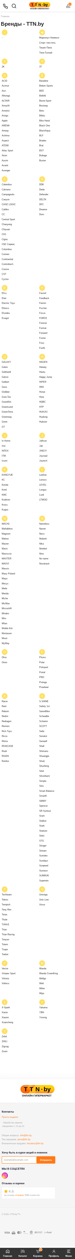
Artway (5, 130)
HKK (41, 387)
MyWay (5, 643)
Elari (4, 298)
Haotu (42, 372)
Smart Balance (46, 791)
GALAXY (6, 362)
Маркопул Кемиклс (49, 37)
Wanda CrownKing (48, 973)
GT (3, 426)
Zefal (4, 1036)
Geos (4, 387)
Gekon (5, 377)
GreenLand (7, 407)
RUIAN (5, 756)
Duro (41, 214)
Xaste (5, 1012)
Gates (5, 367)
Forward (43, 333)
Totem (5, 944)
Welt (41, 983)
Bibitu (42, 115)
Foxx (41, 343)
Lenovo (43, 479)
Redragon (6, 721)
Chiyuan (6, 229)
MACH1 (6, 523)
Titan (4, 929)
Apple (5, 120)
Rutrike (5, 761)
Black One (44, 125)
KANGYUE (7, 475)
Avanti (5, 165)
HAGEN (43, 362)
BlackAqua (44, 130)
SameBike (44, 711)
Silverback (44, 776)
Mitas (4, 623)
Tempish (6, 904)
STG (41, 840)
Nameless (44, 523)
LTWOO (43, 499)
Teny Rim (6, 909)
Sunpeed (43, 865)
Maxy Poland (8, 573)
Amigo (5, 115)
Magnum (6, 533)
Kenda (5, 485)
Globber (6, 392)
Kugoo (5, 509)
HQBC (42, 402)
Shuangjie (44, 756)
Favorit (42, 293)
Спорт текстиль (47, 42)
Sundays (43, 860)
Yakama (43, 1007)
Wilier (42, 988)
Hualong (43, 417)
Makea (5, 538)
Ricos (5, 736)
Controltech (7, 264)
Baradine (43, 81)
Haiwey (43, 367)
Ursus (42, 904)
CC (3, 214)
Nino (41, 553)
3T (40, 66)
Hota (41, 397)
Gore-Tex (6, 397)
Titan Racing (8, 934)
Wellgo (42, 978)
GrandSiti (6, 402)
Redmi (5, 716)
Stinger (42, 845)
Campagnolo (8, 194)
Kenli (4, 489)
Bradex (42, 140)
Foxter (42, 338)
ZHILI (4, 1041)
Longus (43, 489)
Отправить (46, 1160)
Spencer (43, 806)
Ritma (5, 741)
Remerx (6, 726)
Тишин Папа (45, 47)
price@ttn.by (24, 1139)
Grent (4, 421)
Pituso (42, 657)
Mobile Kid (7, 628)
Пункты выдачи (10, 1117)
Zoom (5, 1051)
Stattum (43, 830)
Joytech (43, 460)
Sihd (41, 771)
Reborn (5, 711)
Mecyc (5, 583)
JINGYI (43, 450)
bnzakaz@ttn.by (35, 1143)
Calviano (6, 189)
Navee (42, 528)
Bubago (43, 155)
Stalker (42, 821)
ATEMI (5, 145)
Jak (41, 446)
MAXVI (5, 563)
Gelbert (5, 382)
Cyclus (5, 279)
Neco (41, 533)
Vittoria (5, 978)
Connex (5, 254)
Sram (42, 815)
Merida (5, 593)
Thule (4, 919)
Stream (43, 850)
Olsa (4, 657)
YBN (41, 1012)
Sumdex (43, 855)
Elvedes (6, 313)
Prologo (43, 682)
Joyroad (43, 455)
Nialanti (43, 538)
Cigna (5, 239)
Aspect (5, 140)
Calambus (7, 184)
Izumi (4, 460)
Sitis (41, 786)
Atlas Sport (7, 150)
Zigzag (5, 1046)
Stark (42, 825)
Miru (4, 618)
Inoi (3, 446)
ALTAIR (5, 100)
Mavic (5, 548)
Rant (4, 706)
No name (43, 558)
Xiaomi (5, 1017)
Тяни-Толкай (45, 52)
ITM (4, 455)
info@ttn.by (26, 1135)
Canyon (5, 199)
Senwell (43, 741)
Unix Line (44, 899)
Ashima (5, 135)
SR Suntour (45, 811)
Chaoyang (7, 224)
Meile (4, 588)
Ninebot (43, 548)
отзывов (19, 1195)
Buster (42, 160)
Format (42, 328)
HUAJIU (43, 411)
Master (5, 543)
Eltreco (5, 308)
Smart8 (43, 796)
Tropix (5, 949)
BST (41, 150)
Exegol (5, 318)
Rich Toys (7, 731)
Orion (4, 662)
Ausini (5, 160)
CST (4, 274)
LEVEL (42, 485)
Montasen (7, 633)
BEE (41, 90)
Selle (41, 731)
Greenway (7, 417)
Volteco (5, 983)
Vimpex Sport (9, 973)
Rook (4, 751)
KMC (4, 494)
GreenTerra (7, 411)
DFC (41, 204)
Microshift (7, 608)
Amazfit (6, 105)
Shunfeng (44, 766)
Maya (4, 578)
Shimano (43, 751)
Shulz (42, 761)
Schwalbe (44, 716)
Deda (41, 189)
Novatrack (44, 563)
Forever (43, 323)
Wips (41, 993)
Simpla (42, 781)
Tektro (5, 899)
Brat (41, 145)
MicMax (6, 603)
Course (5, 269)
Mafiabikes (7, 528)
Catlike (5, 209)
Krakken (6, 499)
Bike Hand (44, 120)
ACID (4, 81)
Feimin (42, 303)
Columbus (7, 249)
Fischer (43, 308)
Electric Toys (8, 303)
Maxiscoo (7, 553)
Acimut (5, 85)
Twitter (5, 954)
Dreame (43, 209)
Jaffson (43, 440)
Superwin (43, 880)
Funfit (42, 348)
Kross (5, 504)
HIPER (42, 382)
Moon (4, 638)
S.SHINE (43, 701)
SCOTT (43, 726)
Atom (4, 155)
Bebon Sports (46, 85)
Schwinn (43, 721)
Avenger (6, 170)
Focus (42, 313)
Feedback (44, 298)
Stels (41, 835)
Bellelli (42, 95)
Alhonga (6, 95)
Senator (43, 736)
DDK (41, 184)
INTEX (5, 450)
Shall (41, 746)
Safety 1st (44, 706)
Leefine (43, 475)
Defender (43, 194)
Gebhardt (6, 372)
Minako (5, 613)
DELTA (42, 199)
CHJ (4, 234)
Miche (5, 598)
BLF (41, 135)
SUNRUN (44, 875)
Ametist (6, 110)
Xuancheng (7, 1022)
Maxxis (5, 568)
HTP (41, 407)
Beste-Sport (45, 100)
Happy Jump (45, 377)
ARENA (6, 125)
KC (3, 479)
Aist (4, 90)
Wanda (42, 968)
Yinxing (43, 1017)
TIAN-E (5, 924)
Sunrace (43, 870)
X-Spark (6, 1007)
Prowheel (43, 687)
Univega (43, 894)
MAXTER (6, 558)
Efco (4, 293)
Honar (42, 392)
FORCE (43, 318)
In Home (6, 440)
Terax (4, 914)
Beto (41, 110)
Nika (41, 543)
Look (41, 494)
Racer (5, 701)
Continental (7, 259)
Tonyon (5, 939)
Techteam (7, 894)
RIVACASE (7, 746)
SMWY (42, 801)
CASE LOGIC (9, 204)
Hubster (43, 421)
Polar (41, 662)
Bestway (43, 105)
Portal (42, 672)
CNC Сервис (8, 244)
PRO (41, 677)
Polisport (43, 667)
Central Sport (8, 219)
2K (3, 66)
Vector (5, 968)
